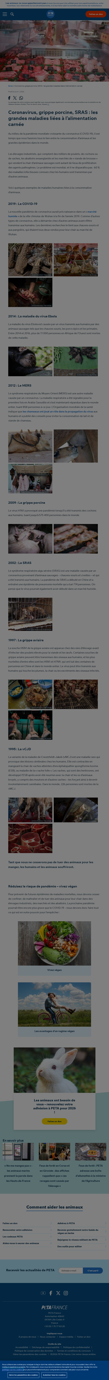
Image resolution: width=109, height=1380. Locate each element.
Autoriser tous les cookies (54, 1375)
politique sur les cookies (12, 1370)
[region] (54, 1370)
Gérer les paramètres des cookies (23, 1375)
